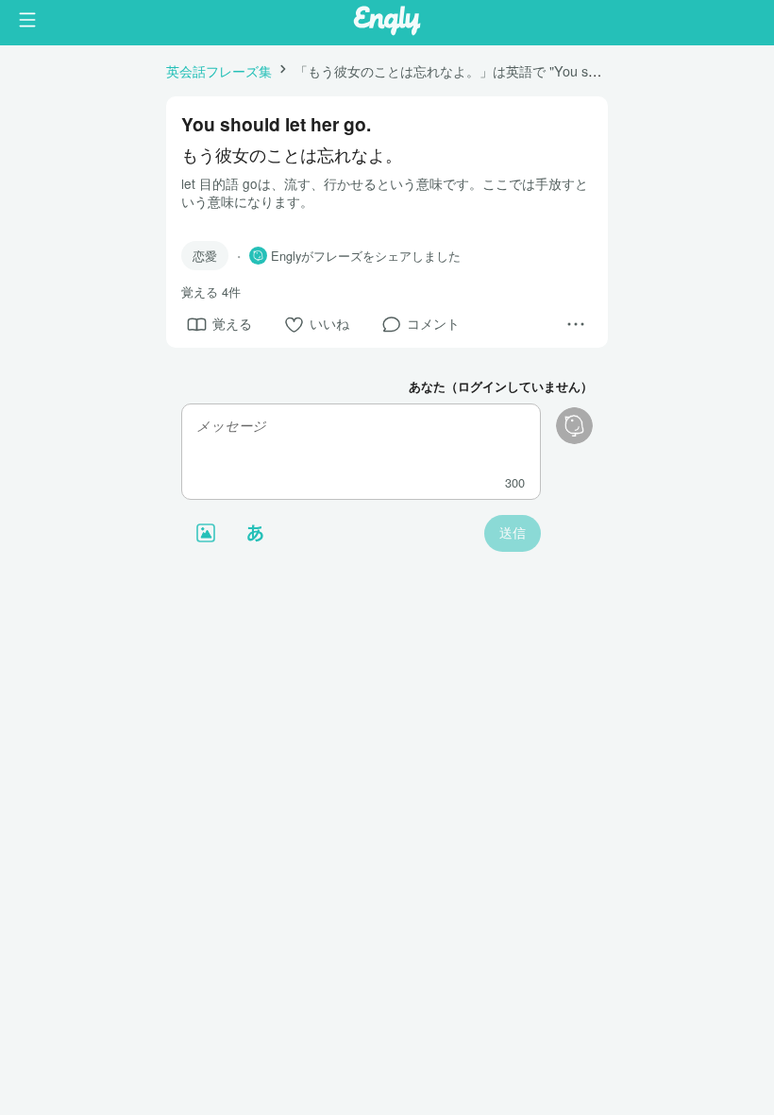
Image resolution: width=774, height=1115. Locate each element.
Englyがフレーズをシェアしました (366, 256)
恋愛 (205, 256)
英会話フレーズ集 (219, 70)
